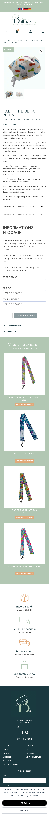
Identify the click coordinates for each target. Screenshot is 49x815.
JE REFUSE (25, 810)
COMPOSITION (13, 325)
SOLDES (36, 120)
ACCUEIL (6, 746)
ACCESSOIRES (8, 757)
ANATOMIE (8, 120)
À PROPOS (6, 749)
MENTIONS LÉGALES (33, 757)
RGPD (28, 761)
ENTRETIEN (12, 332)
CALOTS (16, 40)
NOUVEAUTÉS (8, 761)
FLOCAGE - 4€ (9, 206)
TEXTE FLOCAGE (10, 277)
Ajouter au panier (26, 315)
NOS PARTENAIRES (11, 764)
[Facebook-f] (22, 732)
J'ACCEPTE (24, 803)
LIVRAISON (30, 753)
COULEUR (7, 288)
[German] (26, 9)
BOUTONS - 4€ (9, 214)
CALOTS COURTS (28, 40)
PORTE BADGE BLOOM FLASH (24, 566)
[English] (19, 9)
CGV (27, 749)
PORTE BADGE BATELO (24, 510)
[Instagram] (26, 732)
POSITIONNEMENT (11, 299)
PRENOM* (6, 785)
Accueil (7, 40)
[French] (22, 9)
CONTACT (29, 746)
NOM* (4, 775)
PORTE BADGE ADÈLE (24, 454)
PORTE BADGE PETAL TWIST (24, 397)
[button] (6, 32)
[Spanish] (29, 9)
